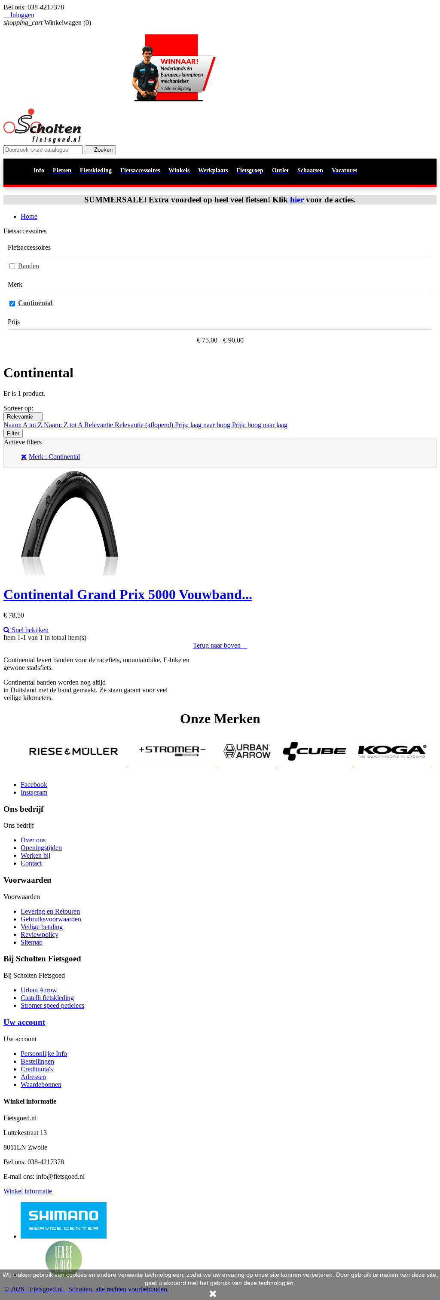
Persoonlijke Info (44, 1053)
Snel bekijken (29, 629)
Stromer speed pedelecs (52, 1005)
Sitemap (32, 942)
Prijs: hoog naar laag (259, 424)
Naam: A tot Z (23, 424)
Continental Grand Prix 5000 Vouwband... (127, 594)
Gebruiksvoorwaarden (51, 919)
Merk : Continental (54, 456)
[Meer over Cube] (288, 764)
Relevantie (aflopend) (145, 424)
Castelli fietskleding (47, 997)
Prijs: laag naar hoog (203, 424)
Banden (28, 265)
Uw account (24, 1022)
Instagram (34, 792)
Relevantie (23, 416)
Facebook (34, 784)
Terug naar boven (220, 645)
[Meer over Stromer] (146, 764)
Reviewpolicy (39, 934)
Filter (13, 433)
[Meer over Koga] (365, 764)
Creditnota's (37, 1069)
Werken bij (35, 855)
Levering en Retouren (50, 911)
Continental (35, 302)
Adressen (33, 1076)
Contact (31, 863)
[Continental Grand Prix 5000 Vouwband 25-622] (69, 573)
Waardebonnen (41, 1084)
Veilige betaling (42, 926)
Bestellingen (37, 1061)
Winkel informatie (27, 1191)
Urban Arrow (39, 990)
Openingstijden (41, 847)
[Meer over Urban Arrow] (220, 764)
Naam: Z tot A (64, 424)
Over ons (33, 840)
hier (297, 199)
